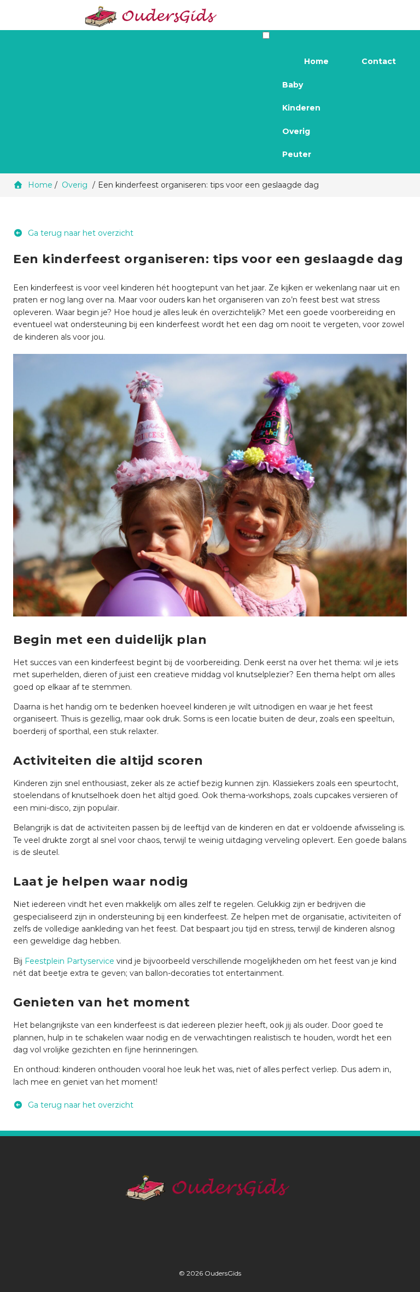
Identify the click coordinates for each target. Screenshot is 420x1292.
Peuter (296, 154)
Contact (378, 61)
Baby (292, 85)
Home (316, 61)
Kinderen (301, 108)
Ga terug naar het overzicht (79, 233)
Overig (296, 131)
